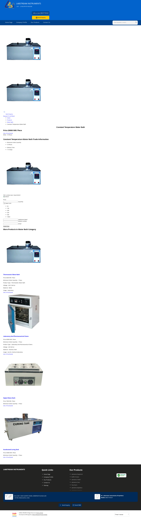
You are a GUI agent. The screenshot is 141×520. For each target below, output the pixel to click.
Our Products (35, 22)
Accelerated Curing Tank (11, 449)
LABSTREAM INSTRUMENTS (28, 4)
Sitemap (46, 485)
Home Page (8, 22)
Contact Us (46, 22)
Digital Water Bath (9, 398)
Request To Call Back (9, 116)
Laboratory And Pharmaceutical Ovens (16, 336)
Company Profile (21, 22)
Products (9, 120)
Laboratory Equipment (77, 474)
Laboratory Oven (75, 482)
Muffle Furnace (75, 477)
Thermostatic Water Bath (11, 274)
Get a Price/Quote (8, 133)
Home (8, 118)
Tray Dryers (74, 485)
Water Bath (10, 122)
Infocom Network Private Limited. (39, 514)
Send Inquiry (41, 17)
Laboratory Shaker (76, 479)
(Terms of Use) (39, 513)
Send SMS (78, 505)
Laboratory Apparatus (76, 487)
